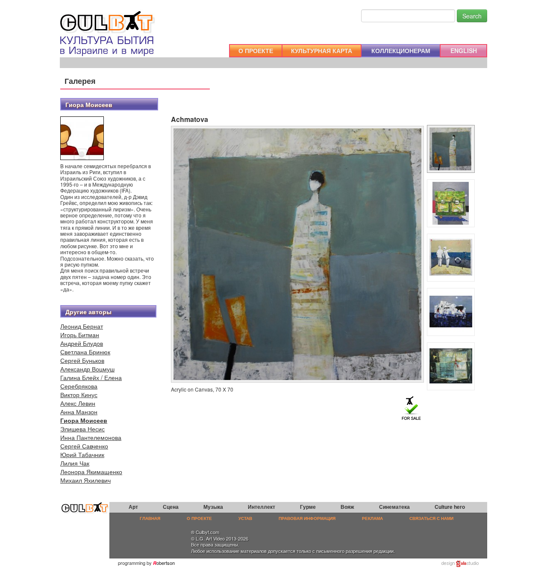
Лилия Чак (74, 463)
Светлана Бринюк (85, 351)
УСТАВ (245, 518)
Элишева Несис (82, 429)
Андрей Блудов (81, 343)
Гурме (308, 507)
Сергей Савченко (84, 446)
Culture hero (450, 507)
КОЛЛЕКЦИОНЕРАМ (400, 50)
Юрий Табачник (82, 454)
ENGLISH (463, 50)
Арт (133, 507)
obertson (165, 562)
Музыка (213, 507)
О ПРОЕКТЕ (255, 50)
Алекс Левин (77, 403)
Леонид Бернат (81, 326)
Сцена (171, 507)
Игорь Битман (79, 334)
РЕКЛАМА (372, 518)
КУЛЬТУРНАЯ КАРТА (321, 50)
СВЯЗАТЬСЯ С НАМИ (431, 518)
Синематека (394, 507)
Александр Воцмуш (87, 369)
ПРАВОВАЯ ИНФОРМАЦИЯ (307, 518)
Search (472, 16)
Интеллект (261, 507)
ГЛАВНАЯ (150, 518)
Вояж (347, 507)
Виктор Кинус (78, 394)
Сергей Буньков (82, 360)
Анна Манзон (78, 411)
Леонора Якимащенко (91, 471)
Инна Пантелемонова (90, 437)
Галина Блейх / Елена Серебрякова (91, 381)
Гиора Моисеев (83, 420)
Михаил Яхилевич (85, 480)
